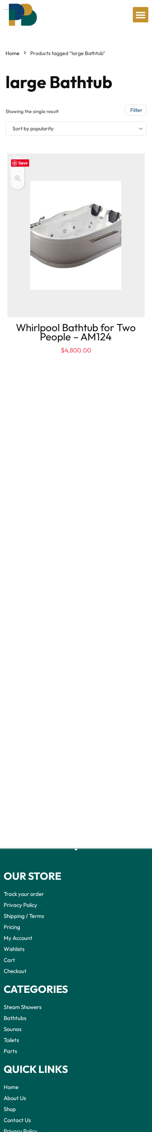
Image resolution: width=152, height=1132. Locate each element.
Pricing (12, 926)
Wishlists (14, 948)
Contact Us (17, 1120)
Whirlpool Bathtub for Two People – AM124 (76, 332)
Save (23, 163)
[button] (140, 14)
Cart (9, 959)
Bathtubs (15, 1018)
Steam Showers (22, 1006)
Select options (76, 358)
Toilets (11, 1040)
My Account (18, 937)
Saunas (12, 1029)
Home (13, 53)
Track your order (24, 893)
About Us (15, 1098)
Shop (10, 1109)
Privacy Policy (20, 904)
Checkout (15, 971)
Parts (10, 1051)
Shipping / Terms (24, 915)
